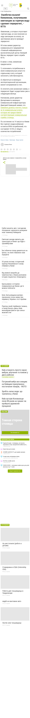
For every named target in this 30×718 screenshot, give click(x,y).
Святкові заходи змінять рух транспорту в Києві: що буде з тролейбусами (13, 241)
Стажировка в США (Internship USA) (14, 568)
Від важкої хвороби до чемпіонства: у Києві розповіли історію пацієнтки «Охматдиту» (14, 275)
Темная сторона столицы (12, 421)
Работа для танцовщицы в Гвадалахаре (12, 592)
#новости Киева (5, 140)
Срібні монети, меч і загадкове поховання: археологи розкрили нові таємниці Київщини (14, 230)
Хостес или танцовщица (11, 623)
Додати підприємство (15, 471)
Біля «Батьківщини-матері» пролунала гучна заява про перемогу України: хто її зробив (14, 297)
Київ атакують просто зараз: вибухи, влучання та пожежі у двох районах (15, 372)
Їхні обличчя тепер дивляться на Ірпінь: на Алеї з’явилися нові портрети (14, 252)
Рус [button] (5, 8)
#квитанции (12, 140)
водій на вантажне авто (11, 601)
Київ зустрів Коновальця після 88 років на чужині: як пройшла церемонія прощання (14, 402)
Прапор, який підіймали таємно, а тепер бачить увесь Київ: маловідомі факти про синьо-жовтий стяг (14, 309)
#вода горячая (19, 140)
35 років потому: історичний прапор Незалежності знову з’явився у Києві (13, 264)
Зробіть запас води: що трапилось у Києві (12, 392)
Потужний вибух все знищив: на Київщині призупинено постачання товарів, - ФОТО (14, 384)
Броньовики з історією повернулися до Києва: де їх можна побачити (13, 286)
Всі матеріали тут (15, 432)
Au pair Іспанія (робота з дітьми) (12, 544)
